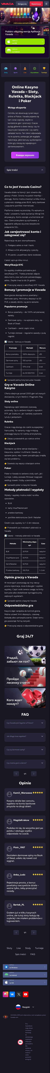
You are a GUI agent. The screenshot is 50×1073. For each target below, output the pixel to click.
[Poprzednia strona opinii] (16, 932)
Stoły (28, 948)
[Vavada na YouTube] (25, 994)
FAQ (32, 954)
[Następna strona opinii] (34, 932)
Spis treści (20, 954)
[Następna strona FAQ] (34, 773)
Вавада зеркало (25, 155)
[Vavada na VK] (12, 994)
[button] (47, 16)
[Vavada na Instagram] (5, 994)
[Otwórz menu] (46, 3)
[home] (7, 4)
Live (19, 948)
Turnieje (39, 948)
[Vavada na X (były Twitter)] (19, 994)
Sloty (9, 948)
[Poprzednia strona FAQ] (16, 773)
